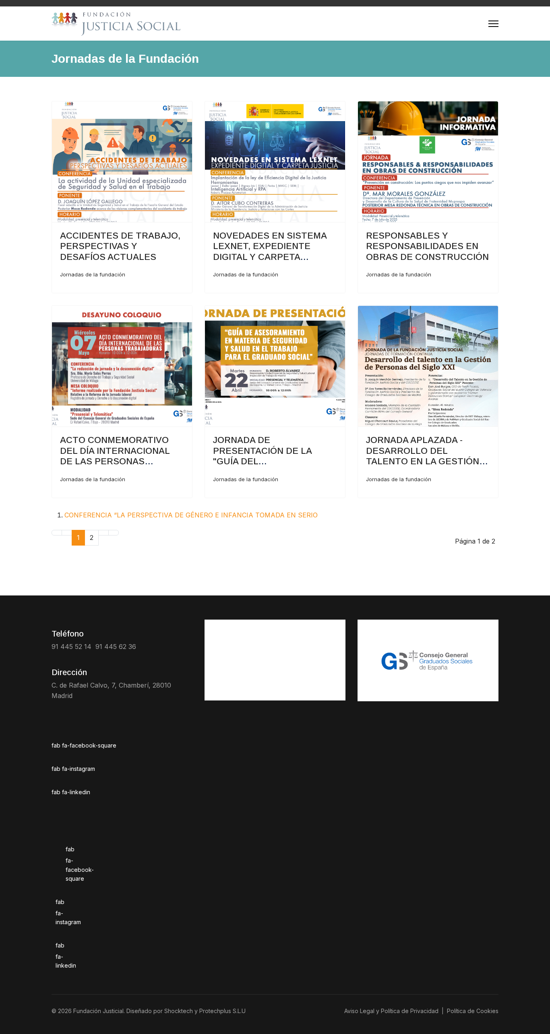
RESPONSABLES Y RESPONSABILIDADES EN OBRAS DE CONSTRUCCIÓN (427, 246)
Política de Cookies (472, 1010)
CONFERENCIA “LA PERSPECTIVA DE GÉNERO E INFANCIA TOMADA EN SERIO (191, 515)
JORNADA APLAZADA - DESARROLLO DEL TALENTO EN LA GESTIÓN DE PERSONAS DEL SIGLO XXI (423, 461)
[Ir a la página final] (113, 533)
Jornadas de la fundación (92, 274)
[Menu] (493, 23)
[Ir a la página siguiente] (103, 533)
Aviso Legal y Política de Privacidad (391, 1010)
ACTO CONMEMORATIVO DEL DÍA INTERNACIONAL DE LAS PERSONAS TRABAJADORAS (115, 456)
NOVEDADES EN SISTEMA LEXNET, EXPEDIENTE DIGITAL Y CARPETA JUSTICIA (270, 251)
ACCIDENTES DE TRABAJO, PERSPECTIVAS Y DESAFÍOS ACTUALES (120, 246)
